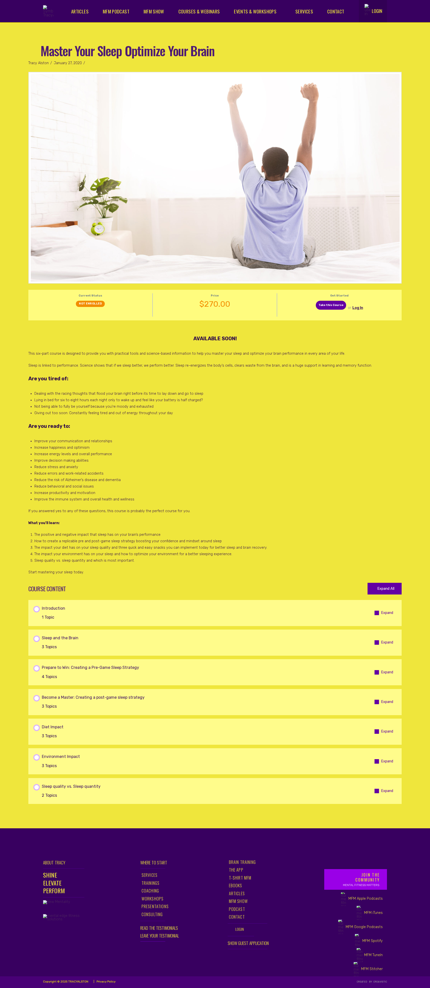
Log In (357, 308)
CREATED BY (365, 982)
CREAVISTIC (380, 982)
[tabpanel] (215, 450)
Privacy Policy (105, 981)
